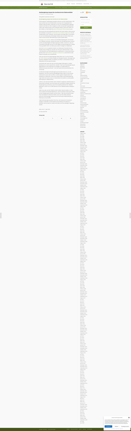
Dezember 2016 (83, 310)
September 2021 (83, 223)
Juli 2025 (82, 153)
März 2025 (82, 159)
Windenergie (83, 127)
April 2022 (82, 212)
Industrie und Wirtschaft (85, 93)
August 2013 (83, 369)
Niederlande (45, 48)
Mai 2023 (82, 192)
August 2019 (83, 261)
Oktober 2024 (83, 166)
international (83, 98)
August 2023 (83, 188)
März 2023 (82, 195)
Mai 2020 (82, 247)
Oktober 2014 (83, 349)
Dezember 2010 (83, 404)
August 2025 (83, 151)
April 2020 (82, 249)
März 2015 (82, 342)
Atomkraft (82, 66)
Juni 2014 (82, 355)
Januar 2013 (82, 378)
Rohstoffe (82, 115)
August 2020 (83, 243)
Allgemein (82, 64)
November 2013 (83, 366)
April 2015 (82, 340)
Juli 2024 (82, 171)
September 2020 (83, 241)
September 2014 (83, 351)
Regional (82, 113)
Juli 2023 (82, 189)
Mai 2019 (82, 266)
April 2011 (82, 400)
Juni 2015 (82, 337)
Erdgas (81, 80)
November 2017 (83, 293)
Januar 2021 (82, 235)
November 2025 (83, 147)
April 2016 (82, 322)
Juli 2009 (82, 421)
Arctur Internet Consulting (51, 429)
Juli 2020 (82, 244)
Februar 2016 (83, 325)
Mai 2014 (82, 357)
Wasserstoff (82, 125)
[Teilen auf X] (52, 118)
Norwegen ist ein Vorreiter (45, 39)
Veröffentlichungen (84, 122)
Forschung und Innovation (86, 87)
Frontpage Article (84, 90)
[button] (128, 417)
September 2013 (83, 368)
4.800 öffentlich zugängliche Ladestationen (54, 52)
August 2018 (83, 279)
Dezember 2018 (83, 273)
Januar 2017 (82, 308)
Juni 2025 (82, 154)
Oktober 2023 (83, 185)
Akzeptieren (108, 426)
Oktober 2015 (83, 331)
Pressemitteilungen (84, 112)
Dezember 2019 (83, 255)
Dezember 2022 (83, 200)
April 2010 (82, 413)
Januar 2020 (82, 253)
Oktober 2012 (83, 381)
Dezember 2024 (83, 163)
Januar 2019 (82, 272)
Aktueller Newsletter (43, 7)
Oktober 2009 (83, 418)
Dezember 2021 (83, 218)
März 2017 (82, 305)
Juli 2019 (82, 262)
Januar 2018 (82, 290)
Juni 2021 (82, 227)
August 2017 (83, 298)
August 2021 (83, 224)
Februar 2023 (83, 197)
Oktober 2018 (83, 276)
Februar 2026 (83, 142)
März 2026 (82, 141)
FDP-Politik (82, 86)
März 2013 (82, 377)
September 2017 (83, 296)
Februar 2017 (83, 307)
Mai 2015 (82, 339)
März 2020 (82, 250)
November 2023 (83, 183)
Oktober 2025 (83, 148)
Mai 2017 (82, 302)
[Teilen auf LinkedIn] (61, 118)
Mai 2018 (82, 284)
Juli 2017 (82, 299)
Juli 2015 (82, 336)
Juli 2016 (82, 317)
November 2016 (83, 311)
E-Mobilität (82, 72)
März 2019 (82, 269)
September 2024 (83, 168)
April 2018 (82, 285)
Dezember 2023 (83, 182)
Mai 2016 (82, 320)
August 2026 (83, 133)
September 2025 (83, 150)
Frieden (81, 89)
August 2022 (83, 206)
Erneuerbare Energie (49, 14)
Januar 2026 (82, 144)
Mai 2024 (82, 174)
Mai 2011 (82, 398)
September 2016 (83, 314)
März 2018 (82, 287)
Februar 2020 (83, 252)
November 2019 (83, 256)
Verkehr (82, 121)
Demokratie (82, 70)
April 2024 (82, 176)
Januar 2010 (82, 416)
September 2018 (83, 278)
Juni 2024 (82, 173)
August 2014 (83, 352)
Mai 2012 (82, 386)
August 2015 (83, 334)
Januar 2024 (82, 180)
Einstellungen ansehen (125, 426)
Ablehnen (116, 426)
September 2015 (83, 333)
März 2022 (82, 214)
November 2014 (83, 348)
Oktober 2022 (83, 203)
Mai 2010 (82, 412)
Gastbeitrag (82, 92)
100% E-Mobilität (44, 58)
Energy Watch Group (84, 78)
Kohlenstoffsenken (84, 104)
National (82, 107)
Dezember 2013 (83, 365)
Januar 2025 (82, 162)
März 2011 (82, 401)
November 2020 (83, 238)
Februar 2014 (83, 362)
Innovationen (83, 96)
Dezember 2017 (83, 291)
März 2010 (82, 415)
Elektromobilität (83, 75)
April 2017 (82, 304)
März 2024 (82, 177)
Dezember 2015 (83, 328)
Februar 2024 (83, 179)
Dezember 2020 (83, 237)
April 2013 (82, 375)
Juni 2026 (82, 136)
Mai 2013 (82, 374)
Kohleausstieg (83, 102)
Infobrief (82, 95)
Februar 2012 (83, 389)
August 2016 (83, 316)
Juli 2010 (82, 410)
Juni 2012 (82, 384)
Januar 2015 (82, 345)
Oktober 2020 (83, 240)
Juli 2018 (82, 281)
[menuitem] (68, 4)
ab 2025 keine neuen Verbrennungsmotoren (61, 32)
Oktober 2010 (83, 407)
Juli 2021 (82, 226)
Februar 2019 (83, 270)
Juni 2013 (82, 372)
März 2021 (82, 232)
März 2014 (82, 360)
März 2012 (82, 387)
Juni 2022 (82, 209)
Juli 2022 (82, 208)
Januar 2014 (82, 363)
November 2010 (83, 406)
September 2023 (83, 186)
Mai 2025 (82, 156)
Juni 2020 (82, 246)
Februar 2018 (83, 288)
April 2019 (82, 267)
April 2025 (82, 157)
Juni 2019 (82, 264)
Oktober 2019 (83, 258)
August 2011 (83, 397)
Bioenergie (82, 67)
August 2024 (83, 170)
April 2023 (82, 194)
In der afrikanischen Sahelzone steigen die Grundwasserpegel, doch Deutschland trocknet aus (86, 57)
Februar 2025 (83, 160)
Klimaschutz (82, 99)
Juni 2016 (82, 319)
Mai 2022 (82, 211)
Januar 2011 (82, 403)
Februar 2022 (83, 215)
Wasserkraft (82, 124)
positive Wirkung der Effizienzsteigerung (62, 29)
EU (80, 84)
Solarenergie (83, 116)
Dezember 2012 (83, 380)
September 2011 (83, 395)
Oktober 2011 (83, 394)
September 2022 (83, 205)
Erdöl (81, 81)
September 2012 (83, 383)
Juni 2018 (82, 282)
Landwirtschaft (83, 105)
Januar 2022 (82, 217)
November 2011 (83, 392)
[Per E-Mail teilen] (70, 118)
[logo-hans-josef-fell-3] (47, 4)
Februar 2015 (83, 343)
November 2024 (83, 165)
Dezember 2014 (83, 346)
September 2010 (83, 409)
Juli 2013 (82, 371)
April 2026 (82, 139)
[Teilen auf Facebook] (43, 118)
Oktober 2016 (83, 313)
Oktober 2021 (83, 221)
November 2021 (83, 220)
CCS (81, 69)
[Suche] (91, 4)
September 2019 (83, 259)
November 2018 (83, 275)
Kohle (81, 101)
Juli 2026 (82, 134)
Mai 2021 (82, 229)
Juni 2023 (82, 191)
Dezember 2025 (83, 145)
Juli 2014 (82, 354)
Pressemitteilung (84, 110)
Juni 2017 (82, 301)
